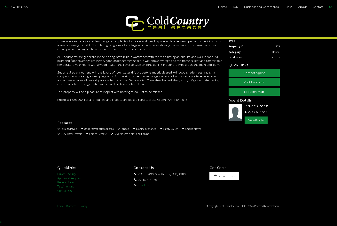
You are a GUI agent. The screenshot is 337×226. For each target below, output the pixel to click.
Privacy (83, 206)
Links (288, 7)
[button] (330, 7)
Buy (235, 7)
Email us (143, 185)
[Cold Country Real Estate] (168, 23)
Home (222, 7)
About (302, 7)
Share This (225, 176)
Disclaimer (71, 206)
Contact (318, 7)
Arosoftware (273, 206)
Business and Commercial (261, 7)
